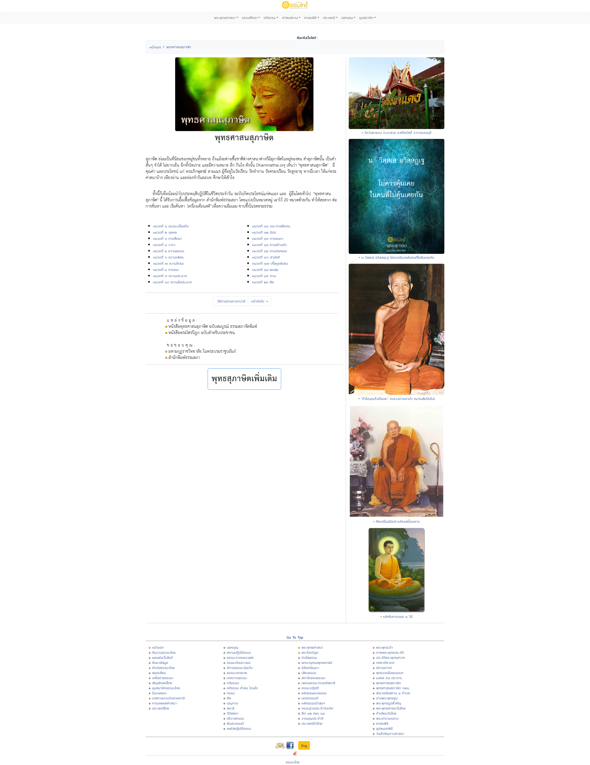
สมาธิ (230, 708)
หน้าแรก (155, 47)
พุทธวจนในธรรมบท (389, 672)
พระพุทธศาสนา (225, 17)
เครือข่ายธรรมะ (163, 677)
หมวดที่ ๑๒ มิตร (264, 232)
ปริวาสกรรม (235, 718)
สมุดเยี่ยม (159, 672)
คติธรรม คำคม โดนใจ (242, 688)
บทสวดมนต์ (309, 698)
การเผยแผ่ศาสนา (164, 703)
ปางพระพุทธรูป (387, 698)
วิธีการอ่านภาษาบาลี (230, 301)
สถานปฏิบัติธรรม (239, 652)
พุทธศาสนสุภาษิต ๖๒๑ (392, 688)
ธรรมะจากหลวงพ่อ (240, 657)
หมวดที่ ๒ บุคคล (165, 232)
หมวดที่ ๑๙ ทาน (264, 275)
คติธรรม (270, 17)
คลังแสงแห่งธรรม (314, 693)
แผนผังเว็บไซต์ (162, 657)
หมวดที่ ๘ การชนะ (166, 269)
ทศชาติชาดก (385, 662)
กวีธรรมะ (233, 682)
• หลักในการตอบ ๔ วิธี (397, 616)
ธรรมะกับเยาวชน (239, 662)
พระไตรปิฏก (310, 652)
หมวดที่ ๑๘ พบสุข (265, 269)
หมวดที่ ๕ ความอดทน (168, 251)
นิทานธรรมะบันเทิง (240, 667)
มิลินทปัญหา (310, 667)
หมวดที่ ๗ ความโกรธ (168, 263)
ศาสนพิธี (310, 17)
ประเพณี (329, 17)
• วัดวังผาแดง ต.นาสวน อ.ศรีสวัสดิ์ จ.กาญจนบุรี (396, 132)
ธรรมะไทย (293, 762)
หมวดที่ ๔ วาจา (164, 244)
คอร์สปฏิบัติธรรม (239, 728)
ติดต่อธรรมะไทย (163, 667)
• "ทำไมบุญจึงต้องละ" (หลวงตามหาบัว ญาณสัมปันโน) (396, 398)
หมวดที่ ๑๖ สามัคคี (266, 257)
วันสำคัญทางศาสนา (390, 733)
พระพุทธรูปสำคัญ (388, 703)
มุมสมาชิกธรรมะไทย (166, 688)
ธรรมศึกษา (249, 17)
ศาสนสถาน (290, 17)
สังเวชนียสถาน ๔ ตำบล (393, 693)
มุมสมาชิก (366, 17)
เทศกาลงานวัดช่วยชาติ (168, 698)
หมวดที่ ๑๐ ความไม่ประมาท (172, 282)
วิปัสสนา (233, 713)
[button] (244, 379)
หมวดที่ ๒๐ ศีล (263, 282)
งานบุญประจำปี (312, 718)
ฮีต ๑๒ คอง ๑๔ (313, 713)
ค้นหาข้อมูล (160, 662)
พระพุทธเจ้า (384, 647)
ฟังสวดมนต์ (235, 723)
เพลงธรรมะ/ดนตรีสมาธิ (318, 682)
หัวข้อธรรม (309, 657)
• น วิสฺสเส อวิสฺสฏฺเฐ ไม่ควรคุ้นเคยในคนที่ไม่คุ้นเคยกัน (396, 257)
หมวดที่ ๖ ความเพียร (168, 257)
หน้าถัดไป (259, 301)
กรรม (231, 693)
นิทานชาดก (384, 667)
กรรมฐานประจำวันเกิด (317, 708)
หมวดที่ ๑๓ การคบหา (267, 238)
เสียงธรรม (308, 672)
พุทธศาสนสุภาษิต (178, 46)
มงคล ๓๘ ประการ (389, 677)
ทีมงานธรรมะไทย (164, 652)
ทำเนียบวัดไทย (386, 713)
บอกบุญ (347, 17)
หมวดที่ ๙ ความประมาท (170, 275)
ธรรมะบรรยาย (237, 672)
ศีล (229, 698)
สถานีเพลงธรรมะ (313, 677)
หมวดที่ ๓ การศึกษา (167, 238)
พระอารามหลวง (387, 718)
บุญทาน (232, 703)
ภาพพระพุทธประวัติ (390, 652)
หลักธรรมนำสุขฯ (313, 703)
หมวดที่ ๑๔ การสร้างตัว (269, 244)
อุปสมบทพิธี (384, 728)
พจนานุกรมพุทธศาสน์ (316, 662)
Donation (159, 693)
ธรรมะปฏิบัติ (310, 688)
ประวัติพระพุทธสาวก (390, 657)
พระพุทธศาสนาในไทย (391, 708)
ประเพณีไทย (160, 708)
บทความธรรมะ (237, 677)
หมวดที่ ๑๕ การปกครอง (269, 251)
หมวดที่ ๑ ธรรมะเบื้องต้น (171, 226)
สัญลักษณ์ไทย (162, 682)
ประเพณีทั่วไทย (311, 723)
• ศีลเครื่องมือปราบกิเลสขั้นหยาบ (396, 521)
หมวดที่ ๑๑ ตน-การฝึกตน (271, 226)
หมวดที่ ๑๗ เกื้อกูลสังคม (270, 263)
